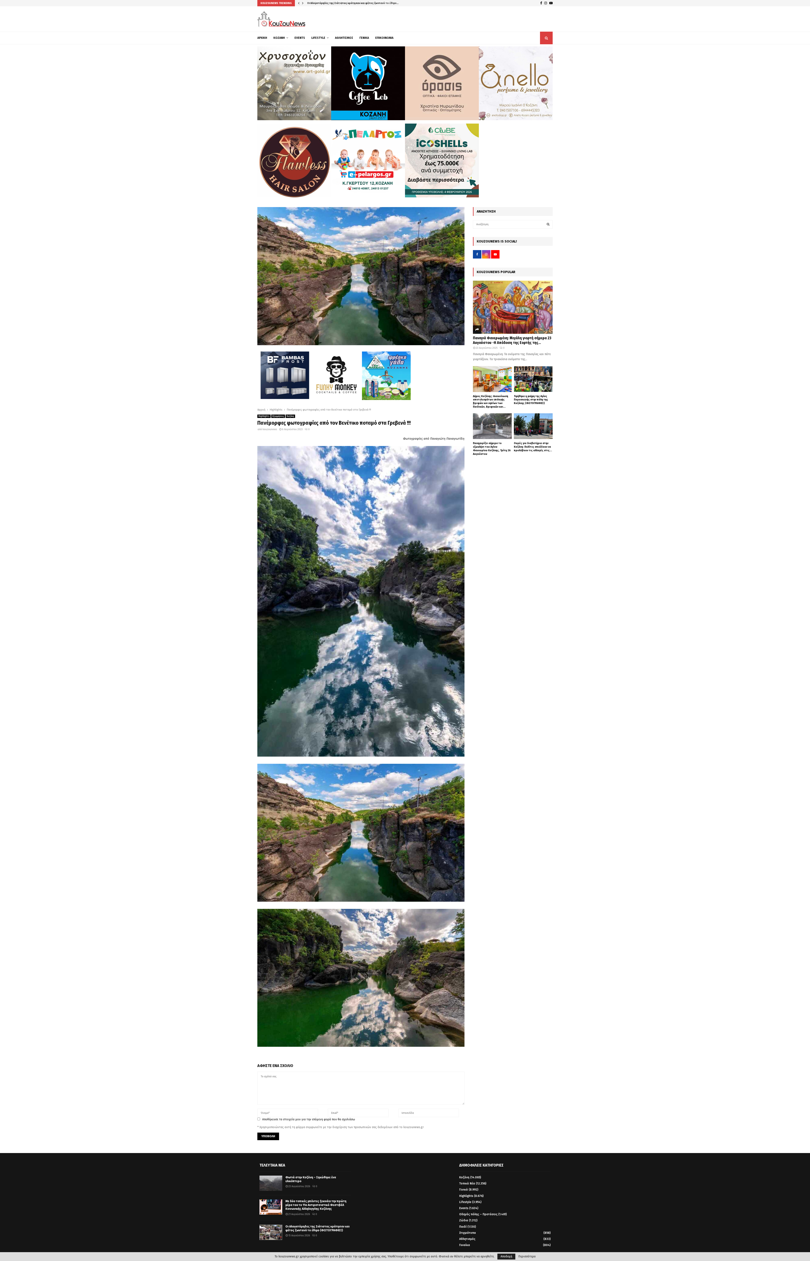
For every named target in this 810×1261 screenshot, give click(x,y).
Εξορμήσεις (278, 416)
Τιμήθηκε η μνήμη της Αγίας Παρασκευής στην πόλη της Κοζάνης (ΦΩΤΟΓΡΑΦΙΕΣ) (531, 400)
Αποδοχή (506, 1256)
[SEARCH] (548, 224)
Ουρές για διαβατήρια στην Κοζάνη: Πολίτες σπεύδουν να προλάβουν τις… (353, 3)
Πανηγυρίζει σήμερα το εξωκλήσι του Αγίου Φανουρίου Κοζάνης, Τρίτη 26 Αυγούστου (492, 448)
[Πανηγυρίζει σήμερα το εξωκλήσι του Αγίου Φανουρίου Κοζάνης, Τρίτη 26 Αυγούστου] (492, 426)
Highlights (264, 416)
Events (299, 38)
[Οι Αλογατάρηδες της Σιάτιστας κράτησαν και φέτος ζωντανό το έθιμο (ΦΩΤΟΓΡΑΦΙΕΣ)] (270, 1232)
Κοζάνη (279, 38)
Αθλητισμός (344, 38)
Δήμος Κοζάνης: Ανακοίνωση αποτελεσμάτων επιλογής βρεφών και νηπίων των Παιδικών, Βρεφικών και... (490, 401)
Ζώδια (463, 1220)
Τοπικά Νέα (467, 1183)
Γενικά (364, 38)
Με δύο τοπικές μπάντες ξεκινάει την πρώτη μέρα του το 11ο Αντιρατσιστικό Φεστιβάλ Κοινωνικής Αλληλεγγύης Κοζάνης (315, 1205)
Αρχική (262, 38)
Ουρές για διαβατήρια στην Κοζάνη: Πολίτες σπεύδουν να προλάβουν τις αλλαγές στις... (533, 447)
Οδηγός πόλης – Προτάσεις (478, 1214)
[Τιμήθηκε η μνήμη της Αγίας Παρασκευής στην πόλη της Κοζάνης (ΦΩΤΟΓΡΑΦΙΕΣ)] (533, 379)
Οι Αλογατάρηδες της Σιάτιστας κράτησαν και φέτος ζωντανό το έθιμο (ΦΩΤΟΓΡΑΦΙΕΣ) (317, 1228)
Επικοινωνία (384, 38)
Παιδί (463, 1227)
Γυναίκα (464, 1245)
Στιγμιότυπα (467, 1233)
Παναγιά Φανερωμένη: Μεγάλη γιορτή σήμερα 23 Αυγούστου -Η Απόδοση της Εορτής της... (512, 340)
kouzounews (270, 429)
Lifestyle (318, 38)
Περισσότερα (527, 1256)
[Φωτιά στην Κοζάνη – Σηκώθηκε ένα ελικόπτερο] (270, 1183)
